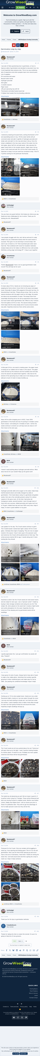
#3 (38, 211)
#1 (38, 63)
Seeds (36, 995)
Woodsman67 (5, 51)
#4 (38, 234)
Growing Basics (34, 988)
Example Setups (33, 997)
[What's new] (34, 7)
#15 (38, 693)
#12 (38, 597)
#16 (38, 745)
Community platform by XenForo (18, 1012)
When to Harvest (33, 993)
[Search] (38, 7)
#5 (38, 262)
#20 (38, 931)
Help (30, 1006)
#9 (38, 466)
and (10, 119)
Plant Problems (34, 991)
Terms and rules (14, 1006)
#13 (38, 651)
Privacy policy (24, 1006)
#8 (38, 416)
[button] (30, 7)
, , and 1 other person (17, 584)
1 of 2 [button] (14, 941)
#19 (38, 916)
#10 (38, 488)
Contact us (6, 1006)
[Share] (36, 63)
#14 (38, 672)
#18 (38, 845)
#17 (38, 793)
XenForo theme (25, 1014)
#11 (38, 523)
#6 (38, 283)
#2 (38, 132)
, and (12, 454)
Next (20, 941)
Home (34, 1006)
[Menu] (2, 7)
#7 (38, 364)
